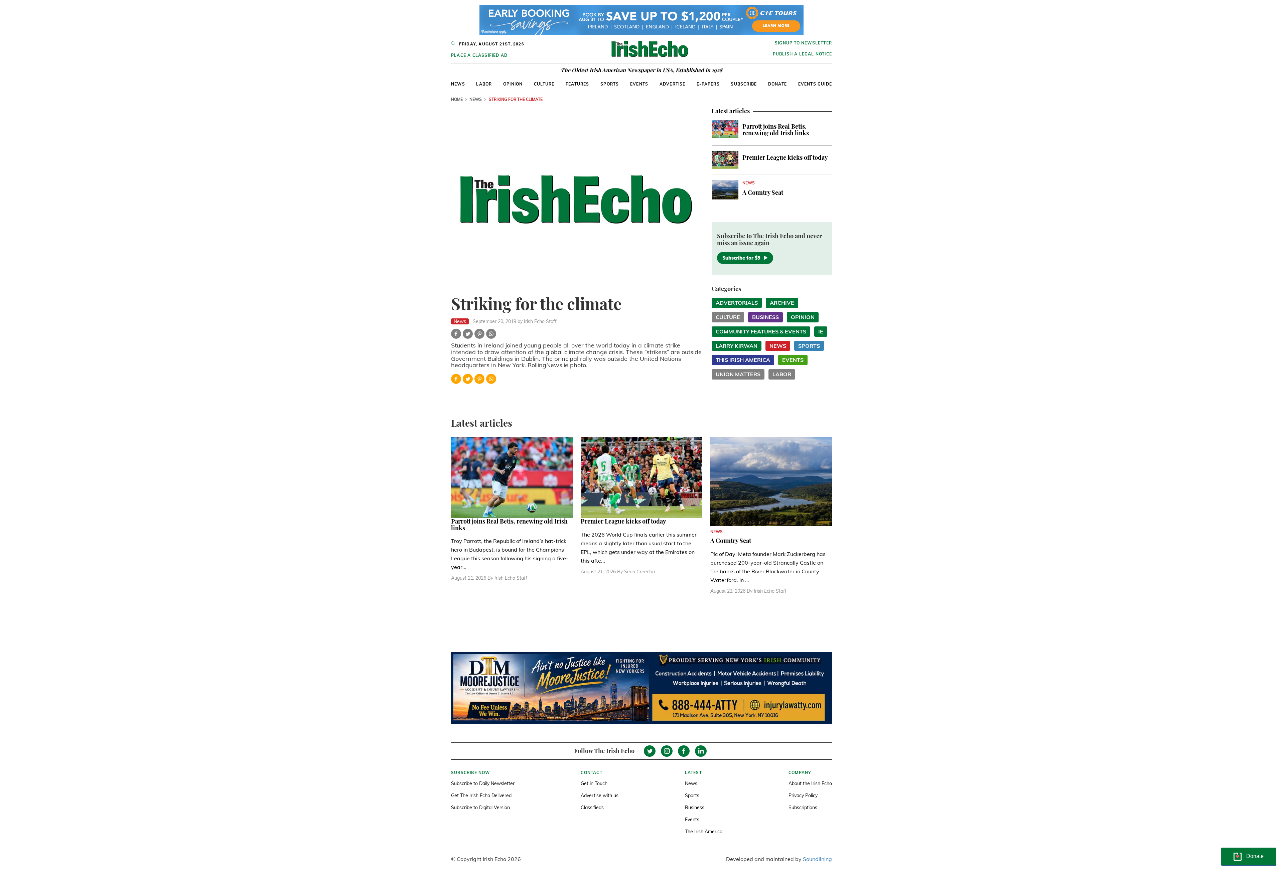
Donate (777, 84)
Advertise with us (599, 795)
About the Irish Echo (810, 783)
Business (765, 317)
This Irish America (743, 359)
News (458, 84)
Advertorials (737, 302)
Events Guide (815, 84)
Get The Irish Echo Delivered (481, 795)
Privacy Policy (803, 795)
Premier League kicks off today (785, 157)
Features (577, 84)
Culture (544, 84)
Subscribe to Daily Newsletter (483, 783)
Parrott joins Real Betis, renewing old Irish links (775, 129)
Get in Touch (594, 783)
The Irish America (703, 832)
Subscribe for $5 (741, 258)
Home (457, 99)
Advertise (673, 84)
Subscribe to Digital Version (480, 808)
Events (639, 84)
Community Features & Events (761, 331)
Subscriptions (803, 808)
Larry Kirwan (736, 345)
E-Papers (708, 84)
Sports (609, 84)
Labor (484, 84)
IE (820, 331)
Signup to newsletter (803, 42)
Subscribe (744, 84)
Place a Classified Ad (479, 55)
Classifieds (592, 808)
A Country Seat (762, 192)
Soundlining (817, 859)
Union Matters (738, 374)
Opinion (513, 84)
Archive (782, 302)
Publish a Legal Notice (802, 53)
